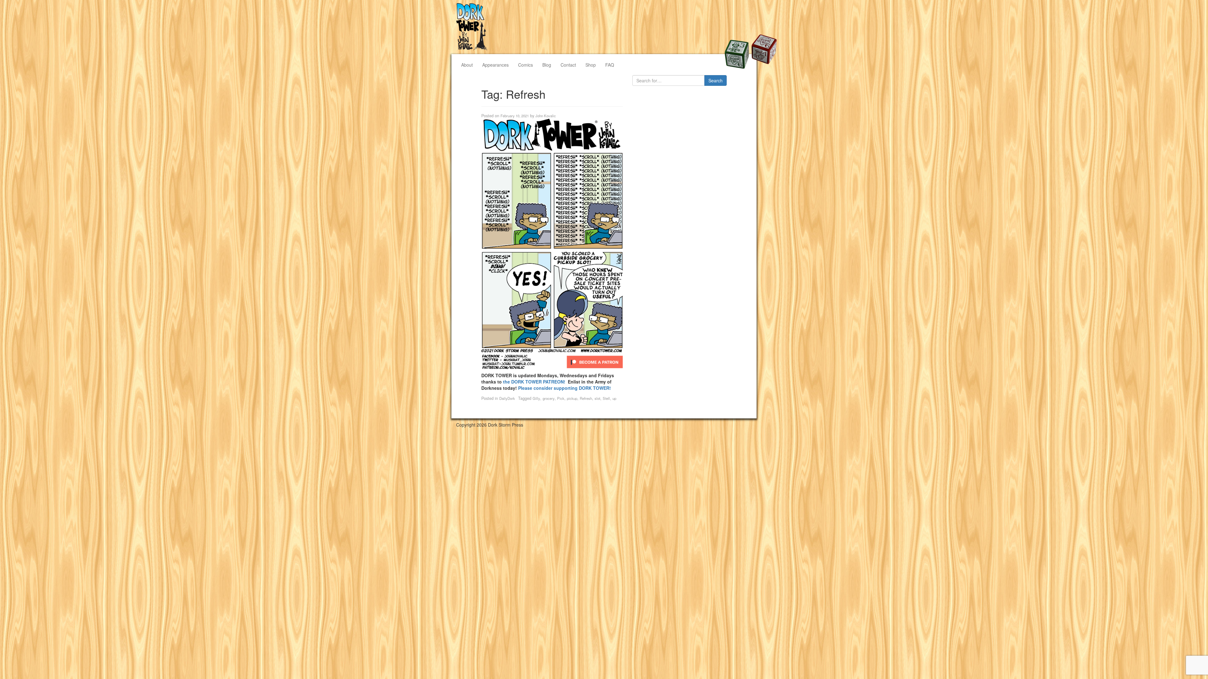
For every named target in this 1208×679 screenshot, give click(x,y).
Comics (525, 65)
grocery (549, 398)
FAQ (609, 65)
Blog (546, 65)
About (467, 65)
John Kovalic (545, 115)
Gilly (536, 398)
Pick (560, 398)
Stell (606, 398)
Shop (590, 65)
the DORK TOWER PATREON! (535, 381)
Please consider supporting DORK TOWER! (564, 388)
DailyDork (507, 398)
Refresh (586, 398)
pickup (572, 398)
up (614, 398)
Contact (568, 65)
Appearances (495, 65)
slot (597, 398)
